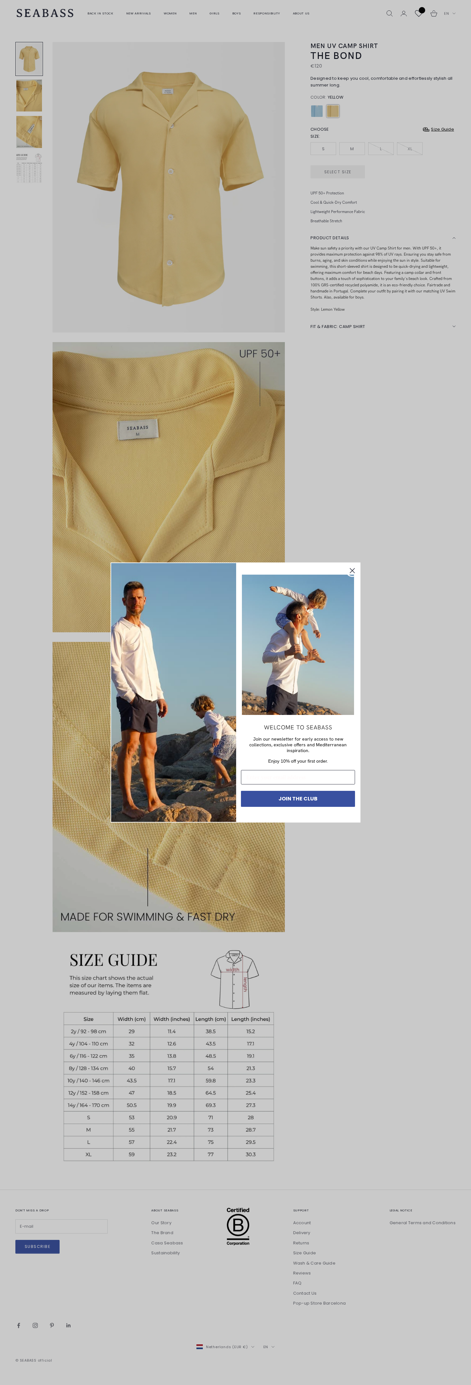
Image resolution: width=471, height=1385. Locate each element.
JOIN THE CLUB (298, 798)
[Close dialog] (352, 570)
